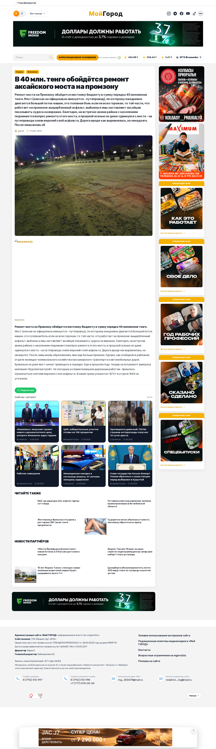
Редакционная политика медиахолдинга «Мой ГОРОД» (166, 643)
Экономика (32, 72)
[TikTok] (194, 13)
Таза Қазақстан (26, 3)
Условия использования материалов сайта (164, 635)
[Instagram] (168, 13)
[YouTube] (188, 13)
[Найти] (51, 57)
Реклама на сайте (149, 661)
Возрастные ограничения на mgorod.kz (162, 655)
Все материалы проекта (171, 233)
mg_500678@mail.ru (130, 679)
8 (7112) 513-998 (80, 679)
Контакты (144, 650)
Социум (19, 72)
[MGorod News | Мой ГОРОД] (108, 13)
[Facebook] (181, 13)
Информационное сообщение (77, 57)
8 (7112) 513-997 (32, 679)
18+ (200, 14)
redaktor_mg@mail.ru (179, 679)
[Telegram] (175, 13)
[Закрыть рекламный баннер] (193, 730)
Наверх (192, 696)
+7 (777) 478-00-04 (82, 683)
